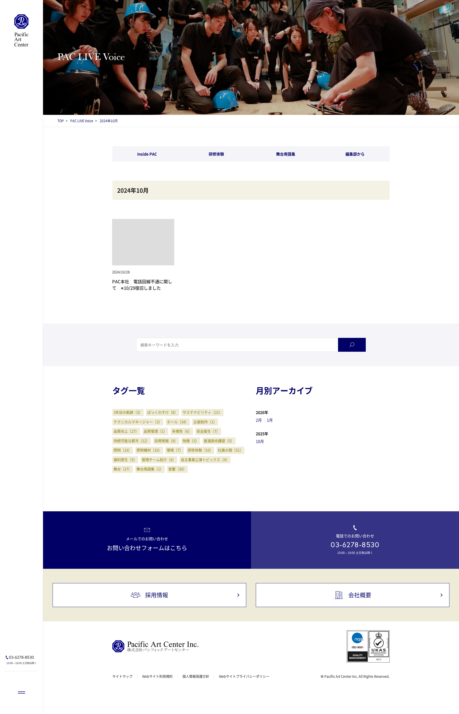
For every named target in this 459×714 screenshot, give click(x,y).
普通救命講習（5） (219, 440)
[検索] (352, 345)
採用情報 (156, 595)
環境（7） (175, 450)
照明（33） (123, 450)
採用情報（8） (166, 440)
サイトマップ (122, 676)
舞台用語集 (285, 154)
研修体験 (216, 154)
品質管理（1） (155, 431)
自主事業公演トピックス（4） (205, 459)
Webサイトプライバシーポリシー (244, 676)
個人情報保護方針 (195, 676)
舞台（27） (123, 469)
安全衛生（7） (208, 431)
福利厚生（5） (125, 459)
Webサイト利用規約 (157, 676)
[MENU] (21, 692)
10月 (260, 441)
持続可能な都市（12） (132, 440)
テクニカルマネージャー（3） (138, 421)
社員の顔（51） (230, 450)
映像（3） (191, 440)
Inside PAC (147, 154)
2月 (259, 420)
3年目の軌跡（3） (128, 412)
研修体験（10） (200, 450)
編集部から (355, 154)
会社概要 (359, 595)
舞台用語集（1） (150, 469)
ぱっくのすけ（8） (162, 412)
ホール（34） (178, 421)
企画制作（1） (205, 421)
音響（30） (177, 469)
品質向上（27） (126, 431)
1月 (270, 420)
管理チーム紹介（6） (159, 459)
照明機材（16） (149, 450)
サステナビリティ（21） (202, 412)
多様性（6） (182, 431)
